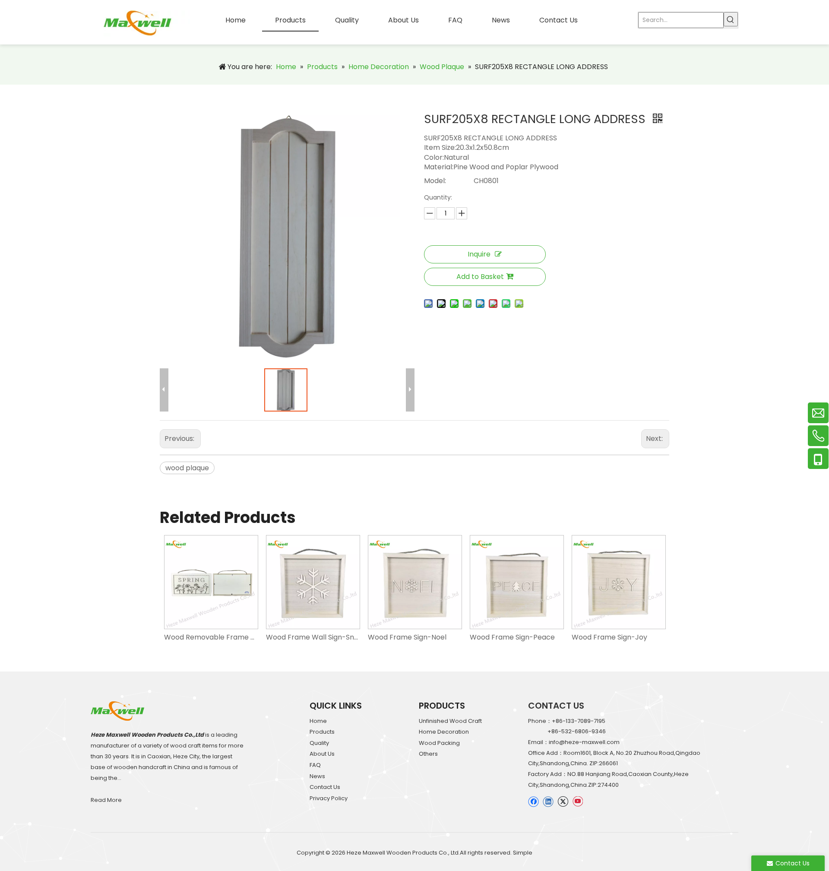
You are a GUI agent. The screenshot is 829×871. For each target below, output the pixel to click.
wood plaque (187, 468)
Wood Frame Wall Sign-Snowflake (312, 637)
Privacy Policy (329, 798)
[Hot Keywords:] (731, 19)
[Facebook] (533, 801)
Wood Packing (439, 743)
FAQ (315, 765)
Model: (435, 181)
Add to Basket (480, 277)
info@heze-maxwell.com (584, 742)
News (317, 776)
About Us (322, 754)
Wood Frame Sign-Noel (407, 637)
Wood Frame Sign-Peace (512, 637)
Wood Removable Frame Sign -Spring (210, 637)
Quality (319, 743)
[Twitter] (562, 801)
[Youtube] (577, 801)
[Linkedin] (548, 801)
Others (428, 754)
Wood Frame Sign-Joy (609, 637)
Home (318, 721)
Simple (522, 853)
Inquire (479, 254)
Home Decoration (444, 732)
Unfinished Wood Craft (450, 721)
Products (322, 732)
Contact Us (325, 787)
